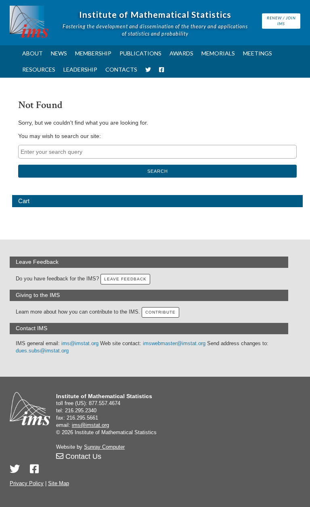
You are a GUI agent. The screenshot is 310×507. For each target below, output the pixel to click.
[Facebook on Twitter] (34, 469)
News (59, 53)
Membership (93, 53)
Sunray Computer (104, 447)
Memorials (218, 53)
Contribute (160, 312)
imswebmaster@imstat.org (174, 343)
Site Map (58, 483)
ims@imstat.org (79, 343)
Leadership (80, 69)
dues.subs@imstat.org (42, 351)
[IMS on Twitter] (148, 70)
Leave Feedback (125, 279)
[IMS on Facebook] (161, 70)
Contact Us (82, 456)
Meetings (257, 53)
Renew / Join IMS (281, 20)
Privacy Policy (27, 483)
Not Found (40, 105)
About (32, 53)
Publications (140, 53)
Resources (38, 69)
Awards (181, 53)
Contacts (121, 69)
